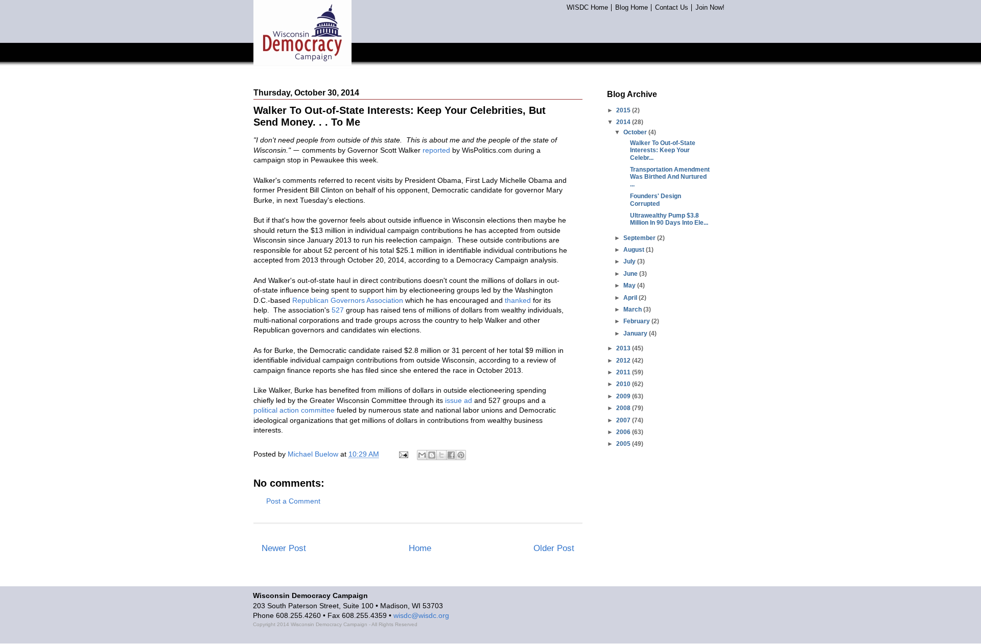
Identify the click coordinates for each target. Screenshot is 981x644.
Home (420, 548)
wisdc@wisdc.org (421, 615)
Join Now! (710, 7)
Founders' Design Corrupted (655, 200)
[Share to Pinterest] (461, 455)
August (634, 249)
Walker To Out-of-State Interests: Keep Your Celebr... (662, 150)
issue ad (458, 400)
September (640, 238)
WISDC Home (587, 7)
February (637, 321)
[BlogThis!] (432, 455)
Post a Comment (293, 501)
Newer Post (284, 548)
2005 (624, 443)
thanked (518, 300)
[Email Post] (402, 454)
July (630, 261)
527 (338, 310)
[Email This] (422, 455)
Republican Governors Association (347, 300)
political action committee (294, 410)
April (631, 297)
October (635, 132)
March (633, 309)
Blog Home (631, 7)
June (631, 273)
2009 (624, 396)
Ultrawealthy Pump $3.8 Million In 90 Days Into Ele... (669, 219)
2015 (624, 110)
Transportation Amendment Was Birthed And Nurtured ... (670, 177)
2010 (624, 384)
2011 (624, 372)
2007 (624, 420)
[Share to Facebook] (451, 455)
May (630, 285)
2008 (624, 408)
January (636, 333)
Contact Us (671, 7)
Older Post (553, 548)
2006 (624, 432)
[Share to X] (441, 455)
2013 (624, 348)
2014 (624, 122)
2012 (624, 360)
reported (436, 150)
